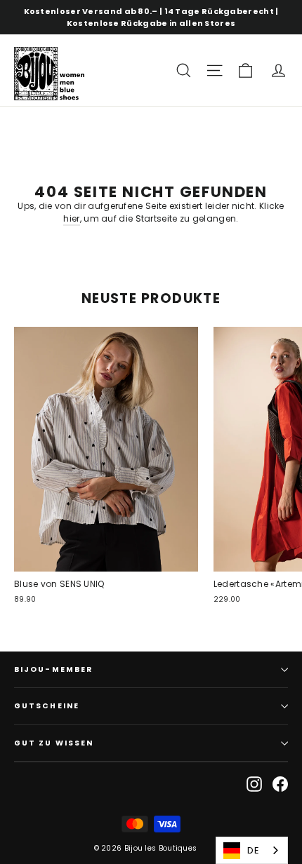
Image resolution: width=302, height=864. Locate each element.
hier (71, 218)
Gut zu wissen (53, 743)
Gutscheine (46, 706)
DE (253, 850)
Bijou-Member (53, 669)
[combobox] (252, 850)
